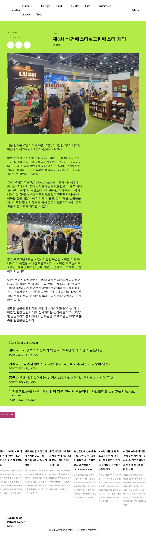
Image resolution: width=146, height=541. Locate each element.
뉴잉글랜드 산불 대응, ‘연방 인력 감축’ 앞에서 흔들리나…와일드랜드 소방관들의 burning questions (85, 460)
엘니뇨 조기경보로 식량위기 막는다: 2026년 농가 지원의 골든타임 (56, 350)
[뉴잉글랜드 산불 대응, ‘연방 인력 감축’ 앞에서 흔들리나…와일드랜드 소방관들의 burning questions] (85, 434)
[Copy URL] (27, 45)
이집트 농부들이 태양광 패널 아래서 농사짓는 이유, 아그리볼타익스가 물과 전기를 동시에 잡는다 (134, 460)
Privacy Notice (16, 521)
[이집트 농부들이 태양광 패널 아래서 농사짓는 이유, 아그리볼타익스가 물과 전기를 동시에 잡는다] (134, 434)
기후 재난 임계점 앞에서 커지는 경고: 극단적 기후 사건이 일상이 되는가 (60, 364)
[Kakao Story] (18, 45)
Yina (58, 45)
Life (55, 33)
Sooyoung (16, 354)
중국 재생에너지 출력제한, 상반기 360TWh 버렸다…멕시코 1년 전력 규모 (61, 377)
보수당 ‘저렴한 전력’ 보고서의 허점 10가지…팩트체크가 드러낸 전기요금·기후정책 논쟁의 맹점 (109, 460)
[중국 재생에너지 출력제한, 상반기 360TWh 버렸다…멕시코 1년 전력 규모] (60, 434)
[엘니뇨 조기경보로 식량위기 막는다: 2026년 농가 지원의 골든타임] (11, 434)
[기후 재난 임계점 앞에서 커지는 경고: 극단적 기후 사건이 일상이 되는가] (36, 434)
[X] (10, 45)
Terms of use (14, 517)
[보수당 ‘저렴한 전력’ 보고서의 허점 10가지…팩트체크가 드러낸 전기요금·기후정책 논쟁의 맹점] (109, 434)
